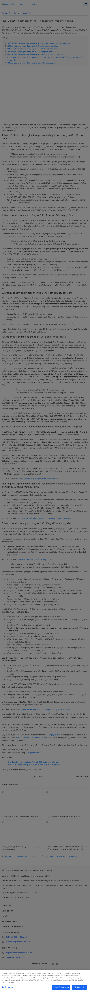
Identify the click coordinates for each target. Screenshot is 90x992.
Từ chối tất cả (79, 987)
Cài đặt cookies (7, 987)
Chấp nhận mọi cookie (61, 987)
